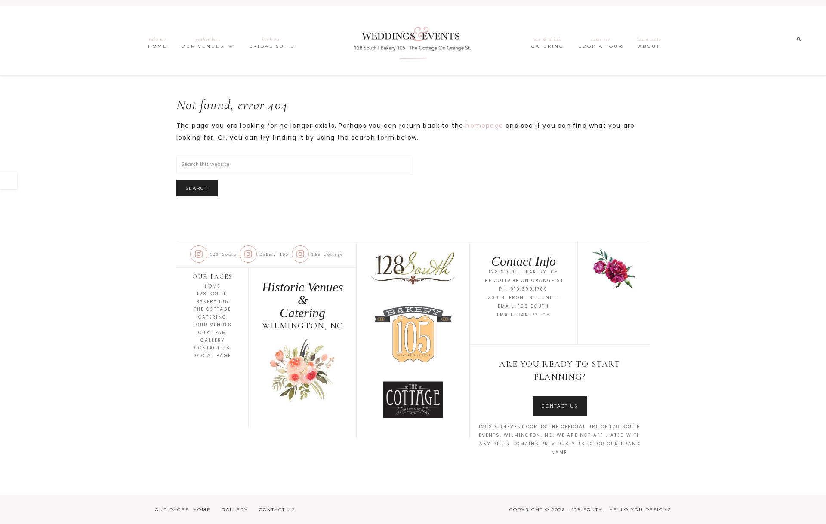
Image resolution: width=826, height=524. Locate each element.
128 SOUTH (533, 306)
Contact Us (212, 348)
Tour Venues (212, 325)
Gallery (212, 340)
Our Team (212, 332)
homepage (484, 125)
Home (212, 286)
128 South (413, 41)
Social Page (212, 355)
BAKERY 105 (534, 315)
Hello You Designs (640, 509)
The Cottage (212, 309)
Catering (212, 317)
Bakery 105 (212, 301)
